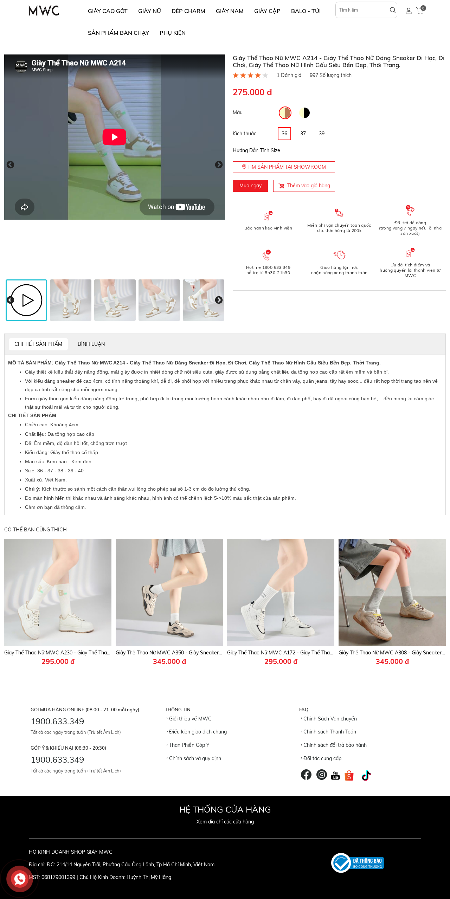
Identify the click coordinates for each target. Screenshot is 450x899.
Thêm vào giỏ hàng (308, 185)
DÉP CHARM (188, 10)
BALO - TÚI (306, 10)
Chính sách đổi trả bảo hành (334, 745)
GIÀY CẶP (267, 10)
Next (218, 164)
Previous (10, 164)
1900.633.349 (57, 721)
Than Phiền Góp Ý (189, 745)
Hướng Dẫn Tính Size (256, 150)
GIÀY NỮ (149, 10)
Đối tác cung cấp (321, 758)
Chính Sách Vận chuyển (329, 719)
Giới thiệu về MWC (190, 719)
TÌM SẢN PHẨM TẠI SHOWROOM (286, 167)
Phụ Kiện (173, 32)
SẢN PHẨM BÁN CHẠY (118, 32)
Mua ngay (250, 185)
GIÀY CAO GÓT (108, 10)
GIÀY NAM (230, 10)
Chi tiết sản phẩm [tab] (38, 344)
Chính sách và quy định (194, 758)
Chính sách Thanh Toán (329, 732)
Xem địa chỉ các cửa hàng (225, 822)
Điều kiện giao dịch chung (197, 732)
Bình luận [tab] (91, 344)
